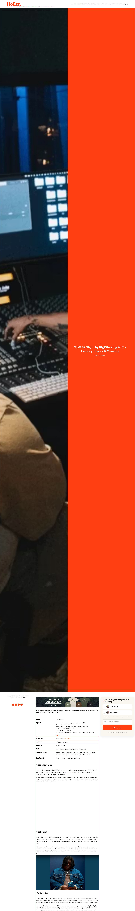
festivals (84, 4)
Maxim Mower (101, 355)
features (121, 4)
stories (114, 4)
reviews (102, 4)
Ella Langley (67, 738)
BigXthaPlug (58, 770)
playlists (96, 4)
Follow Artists (117, 728)
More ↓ (58, 735)
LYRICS (14, 6)
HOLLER (9, 6)
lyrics (109, 4)
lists (78, 4)
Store (90, 4)
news (73, 4)
